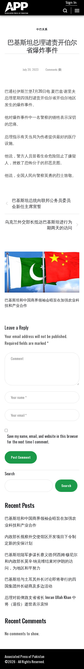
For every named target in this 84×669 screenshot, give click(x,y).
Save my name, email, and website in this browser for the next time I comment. (42, 439)
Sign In (71, 2)
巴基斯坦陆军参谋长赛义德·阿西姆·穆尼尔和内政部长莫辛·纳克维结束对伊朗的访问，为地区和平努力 (41, 561)
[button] (65, 10)
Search (10, 473)
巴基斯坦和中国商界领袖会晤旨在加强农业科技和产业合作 (42, 302)
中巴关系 (42, 29)
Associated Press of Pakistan (24, 656)
